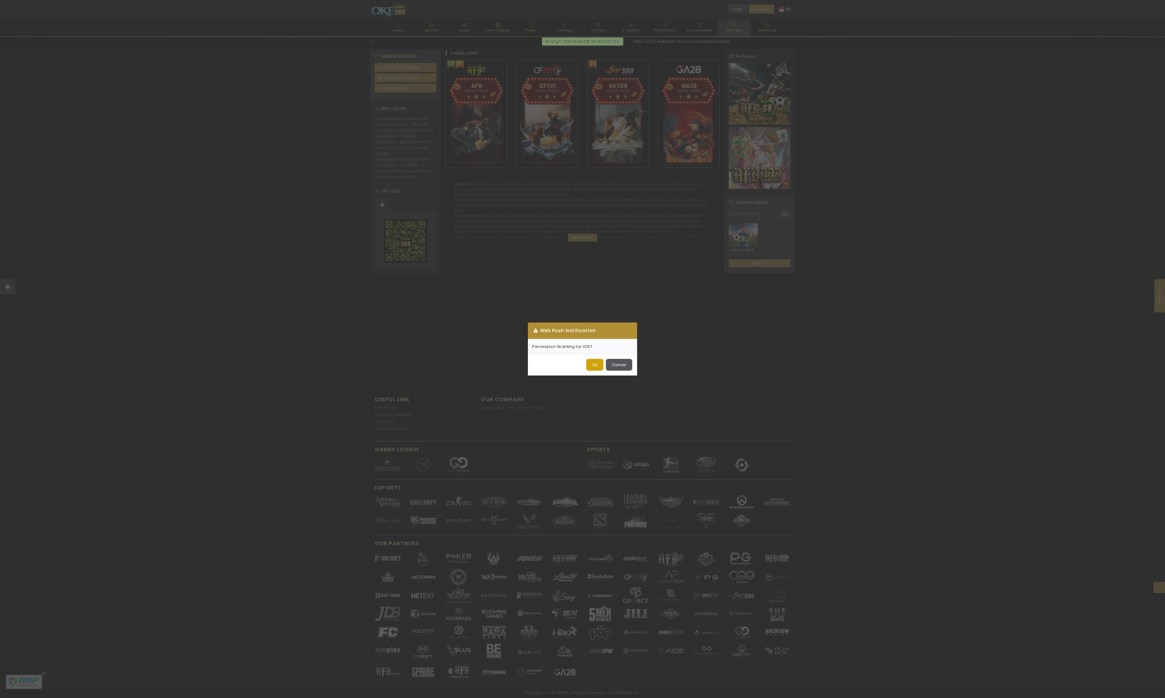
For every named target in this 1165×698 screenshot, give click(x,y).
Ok (594, 364)
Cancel (619, 364)
